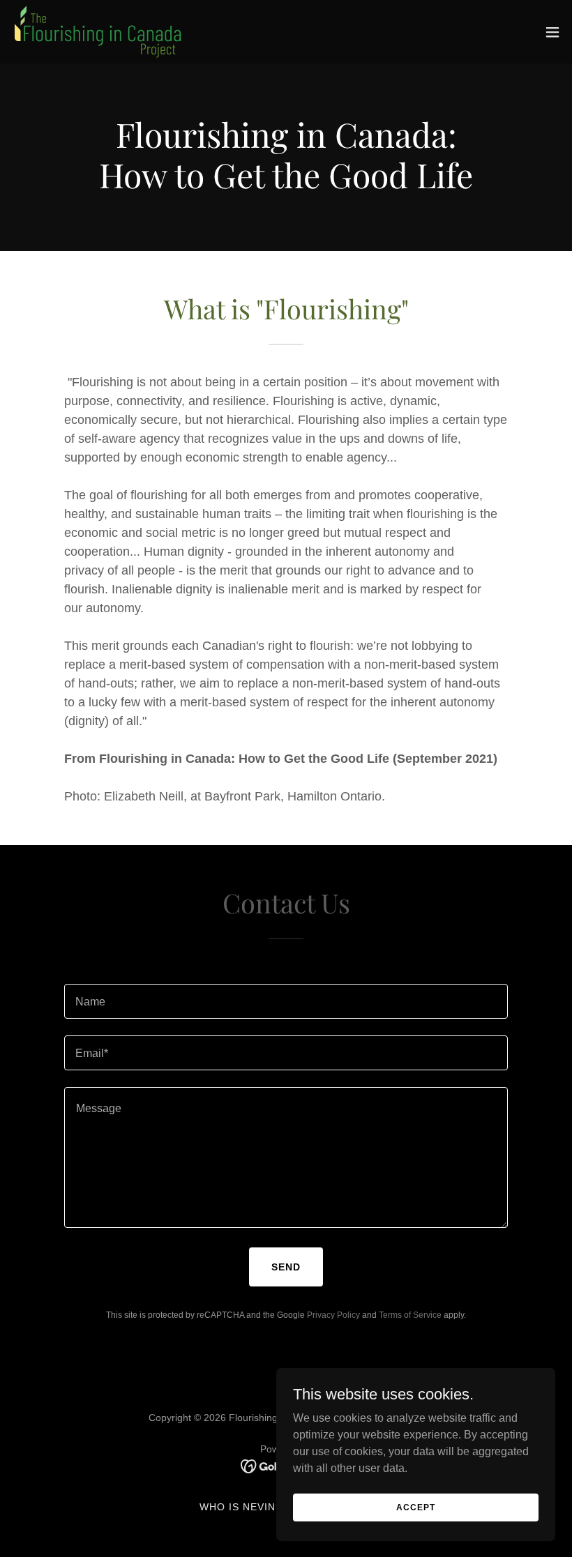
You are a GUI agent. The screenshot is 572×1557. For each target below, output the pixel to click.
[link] (98, 32)
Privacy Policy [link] (333, 1315)
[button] (552, 32)
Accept (415, 1507)
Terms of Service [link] (410, 1315)
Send (286, 1267)
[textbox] (285, 1001)
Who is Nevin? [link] (241, 1506)
